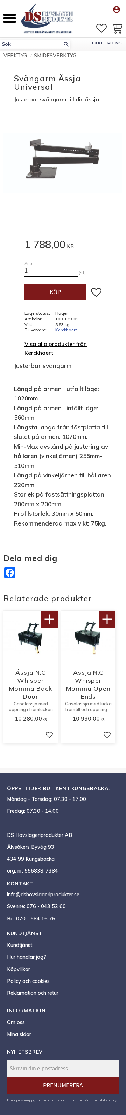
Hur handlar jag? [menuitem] (26, 957)
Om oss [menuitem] (16, 1022)
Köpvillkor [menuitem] (18, 969)
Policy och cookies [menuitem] (28, 981)
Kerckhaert (66, 329)
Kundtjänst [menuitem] (19, 945)
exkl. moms (107, 43)
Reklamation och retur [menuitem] (32, 993)
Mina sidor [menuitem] (19, 1034)
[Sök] (66, 44)
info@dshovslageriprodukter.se (43, 894)
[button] (10, 18)
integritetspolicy (104, 1100)
